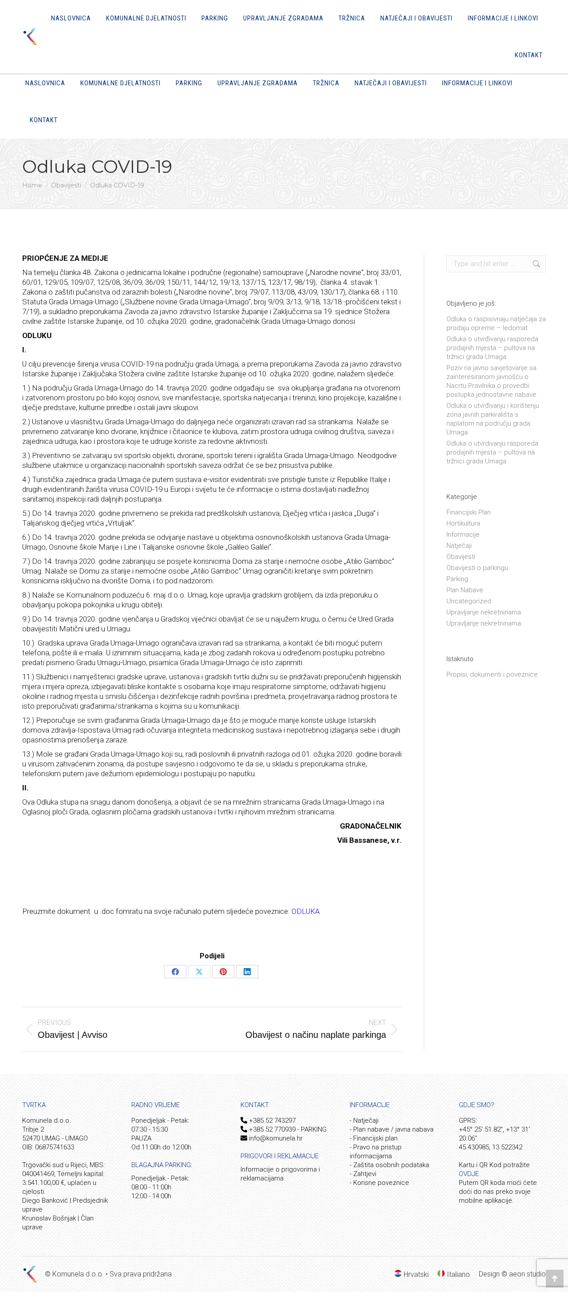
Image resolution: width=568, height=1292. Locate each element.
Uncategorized (468, 601)
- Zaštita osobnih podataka (389, 1165)
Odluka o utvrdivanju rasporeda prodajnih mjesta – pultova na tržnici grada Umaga (492, 452)
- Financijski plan (374, 1138)
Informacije (463, 534)
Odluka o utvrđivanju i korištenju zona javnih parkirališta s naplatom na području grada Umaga (492, 419)
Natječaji (459, 546)
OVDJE (469, 1174)
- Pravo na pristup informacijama (376, 1151)
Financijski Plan (468, 512)
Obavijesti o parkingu (477, 568)
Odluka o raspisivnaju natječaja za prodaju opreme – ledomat (496, 323)
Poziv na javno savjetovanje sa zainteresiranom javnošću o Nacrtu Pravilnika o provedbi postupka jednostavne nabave (491, 381)
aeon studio (527, 1274)
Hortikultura (463, 523)
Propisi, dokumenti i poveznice (492, 674)
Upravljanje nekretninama (483, 612)
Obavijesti (460, 557)
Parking (457, 579)
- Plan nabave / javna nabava (392, 1129)
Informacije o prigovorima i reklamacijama (280, 1173)
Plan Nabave (464, 590)
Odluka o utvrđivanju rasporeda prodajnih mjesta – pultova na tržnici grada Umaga (492, 348)
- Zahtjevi (363, 1174)
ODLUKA (306, 911)
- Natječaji (364, 1121)
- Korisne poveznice (379, 1183)
